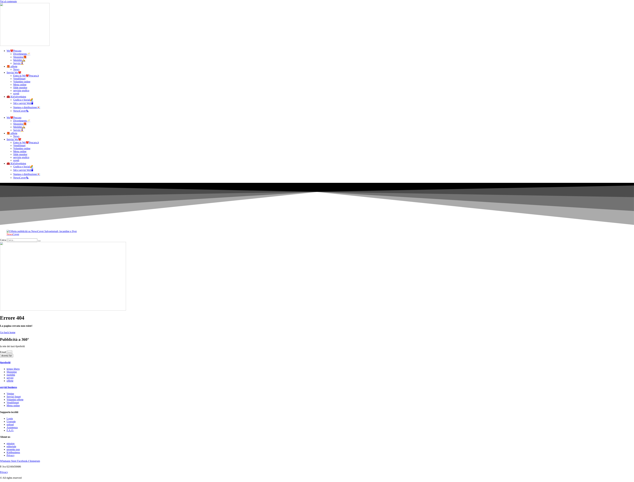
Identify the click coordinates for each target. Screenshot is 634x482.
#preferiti (5, 362)
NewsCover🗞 (21, 110)
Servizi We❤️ (14, 72)
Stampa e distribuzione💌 (26, 107)
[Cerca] (39, 240)
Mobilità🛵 (19, 60)
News (16, 69)
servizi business (8, 387)
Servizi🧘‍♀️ (18, 63)
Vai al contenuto (8, 1)
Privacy (4, 472)
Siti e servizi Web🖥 (23, 103)
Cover (13, 234)
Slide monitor (20, 87)
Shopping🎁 (20, 57)
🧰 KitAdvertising (16, 96)
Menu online (19, 84)
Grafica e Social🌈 (23, 99)
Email (3, 352)
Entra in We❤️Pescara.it (26, 75)
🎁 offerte (12, 66)
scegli (16, 93)
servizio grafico (21, 90)
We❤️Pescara (14, 50)
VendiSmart (19, 78)
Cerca (3, 240)
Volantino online (21, 81)
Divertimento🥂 (21, 53)
